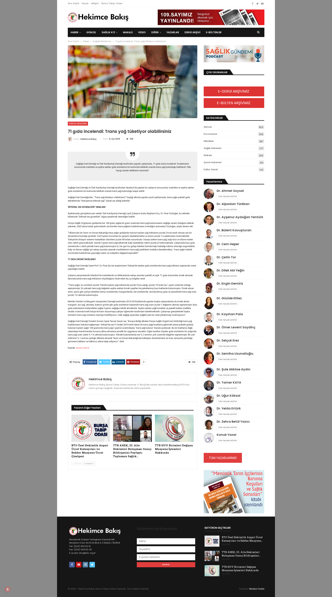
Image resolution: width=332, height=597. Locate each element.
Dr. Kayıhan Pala (230, 314)
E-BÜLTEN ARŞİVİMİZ (234, 103)
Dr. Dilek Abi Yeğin (231, 270)
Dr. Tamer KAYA (229, 382)
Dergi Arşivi (192, 32)
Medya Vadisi (256, 588)
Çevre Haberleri (213, 162)
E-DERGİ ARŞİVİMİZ (234, 91)
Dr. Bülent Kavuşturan (234, 230)
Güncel (91, 32)
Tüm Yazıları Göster (227, 196)
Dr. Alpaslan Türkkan (233, 204)
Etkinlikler (209, 141)
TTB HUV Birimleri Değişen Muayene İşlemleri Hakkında (240, 568)
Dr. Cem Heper (228, 244)
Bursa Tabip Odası (112, 3)
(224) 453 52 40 (82, 549)
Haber (74, 32)
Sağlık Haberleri (213, 148)
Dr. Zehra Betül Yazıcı (233, 421)
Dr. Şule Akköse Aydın (233, 369)
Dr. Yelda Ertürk (229, 408)
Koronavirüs (210, 134)
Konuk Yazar (227, 434)
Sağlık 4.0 (108, 32)
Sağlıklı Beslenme (78, 123)
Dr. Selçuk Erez (228, 340)
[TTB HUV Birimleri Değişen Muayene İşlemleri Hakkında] (174, 428)
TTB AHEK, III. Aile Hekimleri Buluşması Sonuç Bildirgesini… (241, 553)
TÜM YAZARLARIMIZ (223, 458)
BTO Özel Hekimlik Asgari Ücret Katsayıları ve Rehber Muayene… (242, 539)
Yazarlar (173, 32)
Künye (85, 3)
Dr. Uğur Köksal (228, 395)
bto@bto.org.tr (87, 553)
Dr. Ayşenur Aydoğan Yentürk (240, 217)
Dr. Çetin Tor (226, 257)
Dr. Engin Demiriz (230, 283)
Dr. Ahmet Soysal (230, 191)
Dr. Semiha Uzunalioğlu (235, 353)
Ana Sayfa (73, 3)
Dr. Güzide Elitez (229, 298)
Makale (128, 32)
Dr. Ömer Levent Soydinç (236, 327)
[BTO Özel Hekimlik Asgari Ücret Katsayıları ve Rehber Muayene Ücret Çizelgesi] (90, 428)
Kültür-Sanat (211, 169)
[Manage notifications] (7, 589)
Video (142, 32)
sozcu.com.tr (82, 348)
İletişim (95, 3)
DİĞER (155, 32)
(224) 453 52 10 (82, 546)
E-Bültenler (214, 32)
